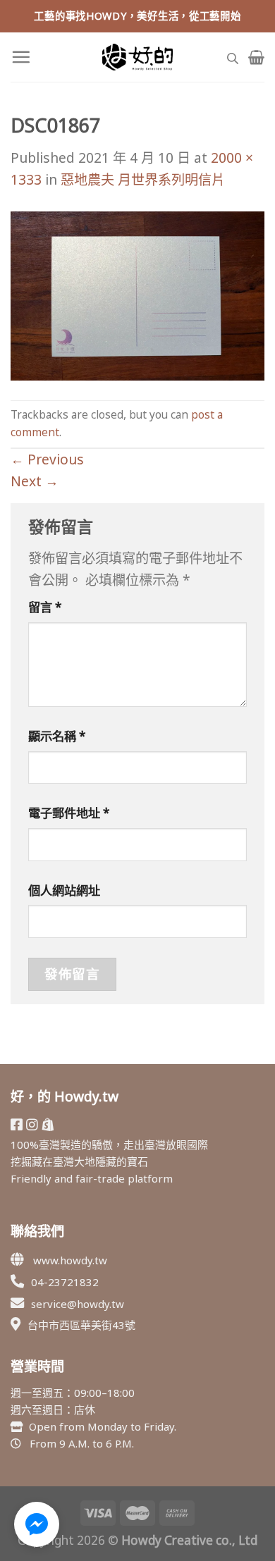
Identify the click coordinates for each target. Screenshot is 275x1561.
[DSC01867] (137, 294)
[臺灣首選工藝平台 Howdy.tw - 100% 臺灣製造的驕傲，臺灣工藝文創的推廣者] (137, 57)
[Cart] (256, 57)
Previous (47, 459)
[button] (36, 1524)
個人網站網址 (64, 890)
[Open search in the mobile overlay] (232, 56)
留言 (45, 607)
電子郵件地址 (69, 813)
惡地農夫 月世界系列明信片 (143, 179)
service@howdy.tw (77, 1304)
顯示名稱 (57, 736)
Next (35, 480)
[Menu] (21, 56)
